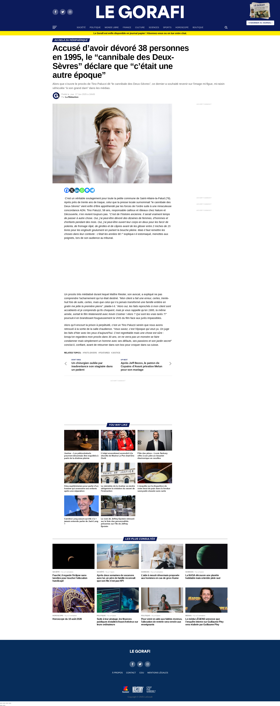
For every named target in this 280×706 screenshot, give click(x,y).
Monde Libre (112, 27)
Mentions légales (157, 672)
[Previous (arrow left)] (1, 705)
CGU (141, 672)
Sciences (154, 27)
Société (81, 27)
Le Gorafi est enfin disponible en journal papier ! (140, 33)
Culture (140, 27)
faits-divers (90, 353)
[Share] (4, 703)
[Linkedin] (76, 190)
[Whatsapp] (82, 190)
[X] (71, 190)
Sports (167, 27)
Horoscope (182, 27)
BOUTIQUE (198, 27)
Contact (131, 672)
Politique (95, 27)
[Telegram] (92, 190)
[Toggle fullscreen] (7, 703)
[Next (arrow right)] (4, 705)
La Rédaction (71, 97)
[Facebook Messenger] (87, 190)
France (127, 27)
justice (116, 353)
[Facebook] (66, 190)
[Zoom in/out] (10, 703)
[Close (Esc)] (1, 703)
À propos (117, 672)
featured (105, 353)
